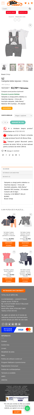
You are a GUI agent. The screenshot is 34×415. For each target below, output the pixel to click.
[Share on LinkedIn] (16, 155)
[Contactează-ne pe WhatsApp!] (27, 408)
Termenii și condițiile (8, 373)
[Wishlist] (25, 3)
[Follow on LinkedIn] (16, 324)
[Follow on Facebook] (3, 324)
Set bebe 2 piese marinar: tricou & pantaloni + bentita (25, 271)
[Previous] (4, 43)
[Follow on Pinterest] (12, 324)
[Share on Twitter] (9, 155)
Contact (4, 341)
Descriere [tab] (6, 169)
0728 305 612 (20, 131)
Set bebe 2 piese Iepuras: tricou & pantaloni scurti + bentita (25, 234)
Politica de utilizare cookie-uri (11, 359)
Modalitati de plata (7, 352)
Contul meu (5, 345)
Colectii (11, 17)
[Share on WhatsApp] (3, 155)
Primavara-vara (20, 17)
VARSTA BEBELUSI (6, 115)
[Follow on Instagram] (6, 324)
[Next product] (15, 19)
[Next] (29, 43)
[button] (3, 3)
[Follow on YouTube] (19, 324)
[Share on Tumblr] (19, 155)
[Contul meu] (29, 3)
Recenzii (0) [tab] (6, 176)
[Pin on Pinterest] (12, 155)
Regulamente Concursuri (9, 366)
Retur (3, 355)
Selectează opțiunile (8, 244)
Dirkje (8, 74)
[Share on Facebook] (6, 155)
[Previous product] (18, 19)
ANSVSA (4, 380)
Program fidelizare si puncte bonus (13, 362)
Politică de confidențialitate (10, 369)
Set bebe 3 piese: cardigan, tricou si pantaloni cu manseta (8, 233)
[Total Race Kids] (14, 3)
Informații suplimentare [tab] (11, 172)
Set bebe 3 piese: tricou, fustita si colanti (9, 271)
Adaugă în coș (18, 122)
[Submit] (30, 8)
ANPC (3, 376)
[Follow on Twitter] (9, 324)
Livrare (3, 348)
